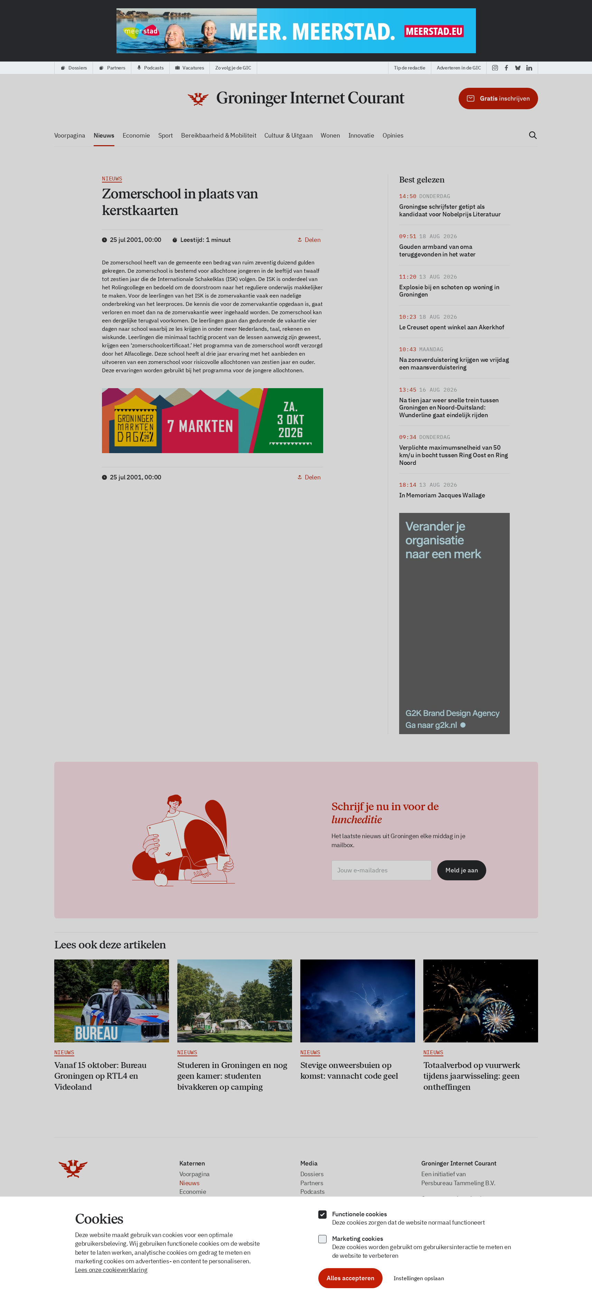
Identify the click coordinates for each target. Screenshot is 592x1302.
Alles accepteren (350, 1278)
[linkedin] (529, 68)
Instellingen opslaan (419, 1278)
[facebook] (506, 68)
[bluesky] (518, 68)
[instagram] (495, 68)
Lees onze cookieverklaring (111, 1270)
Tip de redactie (409, 68)
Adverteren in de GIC (459, 68)
